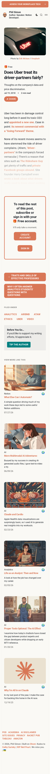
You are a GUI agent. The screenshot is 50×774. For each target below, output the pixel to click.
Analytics (10, 314)
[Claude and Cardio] (25, 507)
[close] (45, 4)
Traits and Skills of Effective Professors (25, 277)
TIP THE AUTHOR (18, 344)
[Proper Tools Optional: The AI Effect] (25, 622)
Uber (20, 319)
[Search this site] (41, 15)
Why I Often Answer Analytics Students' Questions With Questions (20, 291)
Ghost (33, 744)
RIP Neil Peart (23, 747)
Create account (25, 236)
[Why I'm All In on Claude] (25, 681)
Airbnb (25, 314)
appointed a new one (21, 122)
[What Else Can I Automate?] (25, 389)
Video (30, 319)
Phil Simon (15, 12)
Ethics (8, 319)
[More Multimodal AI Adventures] (25, 448)
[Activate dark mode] (36, 14)
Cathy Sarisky (8, 747)
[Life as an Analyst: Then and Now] (25, 563)
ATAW (37, 314)
